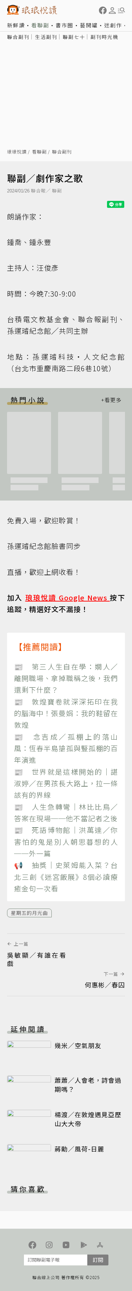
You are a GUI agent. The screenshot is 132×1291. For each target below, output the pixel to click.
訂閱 (98, 1259)
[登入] (112, 10)
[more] (111, 400)
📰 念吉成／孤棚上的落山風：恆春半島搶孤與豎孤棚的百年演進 (66, 748)
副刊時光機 (104, 36)
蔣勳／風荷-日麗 (79, 1148)
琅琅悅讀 (17, 152)
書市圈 (65, 25)
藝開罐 (89, 25)
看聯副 (40, 25)
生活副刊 (46, 36)
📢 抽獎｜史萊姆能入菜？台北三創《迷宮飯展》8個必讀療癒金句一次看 (66, 876)
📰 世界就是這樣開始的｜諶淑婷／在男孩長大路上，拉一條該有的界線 (66, 783)
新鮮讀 (16, 25)
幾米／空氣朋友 (78, 1045)
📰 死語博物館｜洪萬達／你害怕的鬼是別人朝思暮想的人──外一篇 (66, 841)
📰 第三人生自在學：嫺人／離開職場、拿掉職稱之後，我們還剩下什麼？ (66, 678)
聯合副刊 (18, 36)
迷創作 (113, 25)
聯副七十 (74, 36)
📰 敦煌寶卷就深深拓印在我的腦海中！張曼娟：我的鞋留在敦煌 (66, 713)
